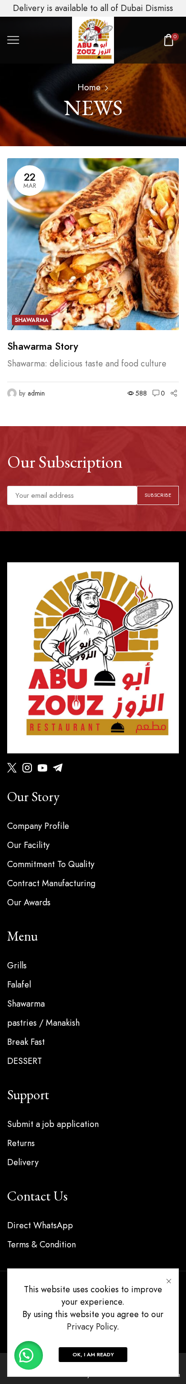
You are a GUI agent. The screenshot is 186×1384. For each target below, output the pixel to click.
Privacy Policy (92, 1326)
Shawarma (32, 320)
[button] (28, 1355)
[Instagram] (27, 767)
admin (36, 393)
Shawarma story (42, 347)
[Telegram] (57, 767)
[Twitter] (12, 767)
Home (89, 87)
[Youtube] (42, 767)
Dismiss (159, 8)
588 (141, 393)
